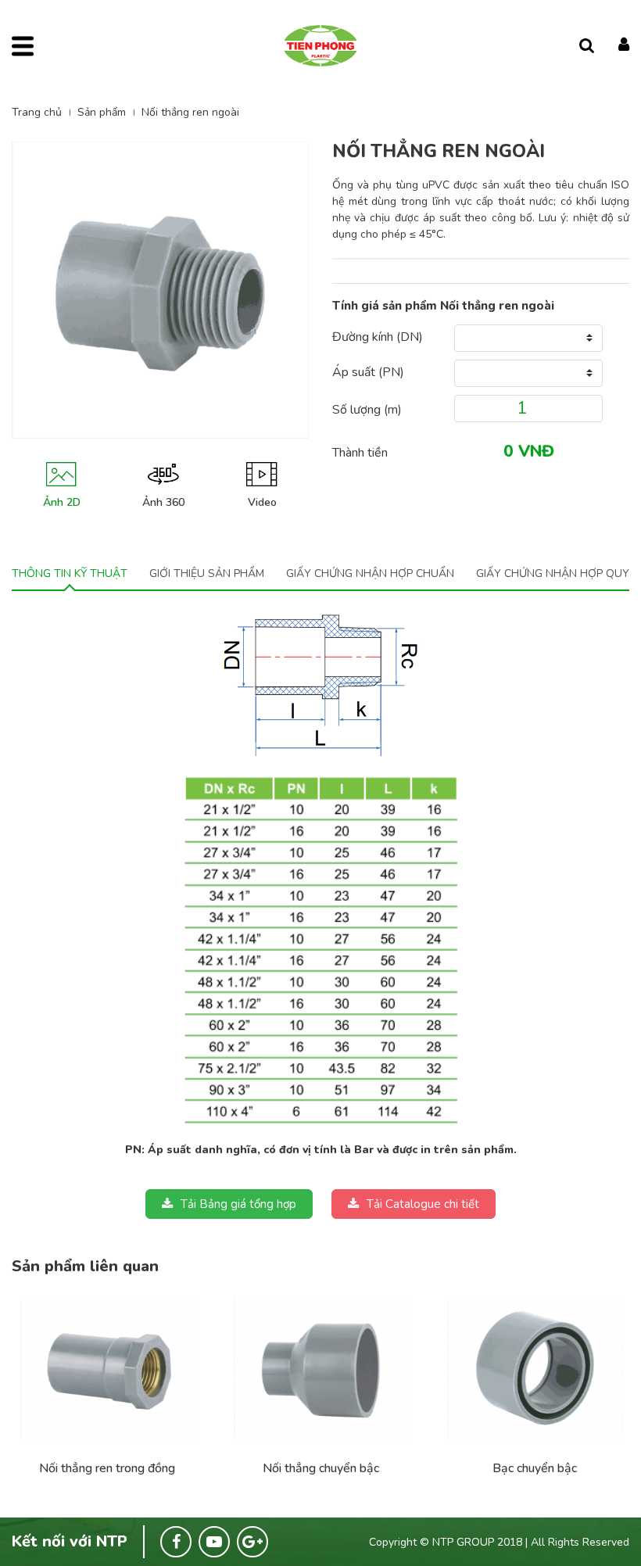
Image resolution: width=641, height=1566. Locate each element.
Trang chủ (37, 112)
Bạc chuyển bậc (534, 1468)
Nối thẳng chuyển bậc (321, 1468)
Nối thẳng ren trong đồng (107, 1468)
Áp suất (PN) (368, 372)
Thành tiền (360, 452)
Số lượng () (367, 409)
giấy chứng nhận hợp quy (552, 573)
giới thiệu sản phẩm (206, 573)
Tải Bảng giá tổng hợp (238, 1204)
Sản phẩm (101, 112)
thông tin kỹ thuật (69, 573)
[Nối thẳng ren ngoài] (107, 1369)
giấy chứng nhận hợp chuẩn (370, 573)
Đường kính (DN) (377, 337)
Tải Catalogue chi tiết (423, 1204)
